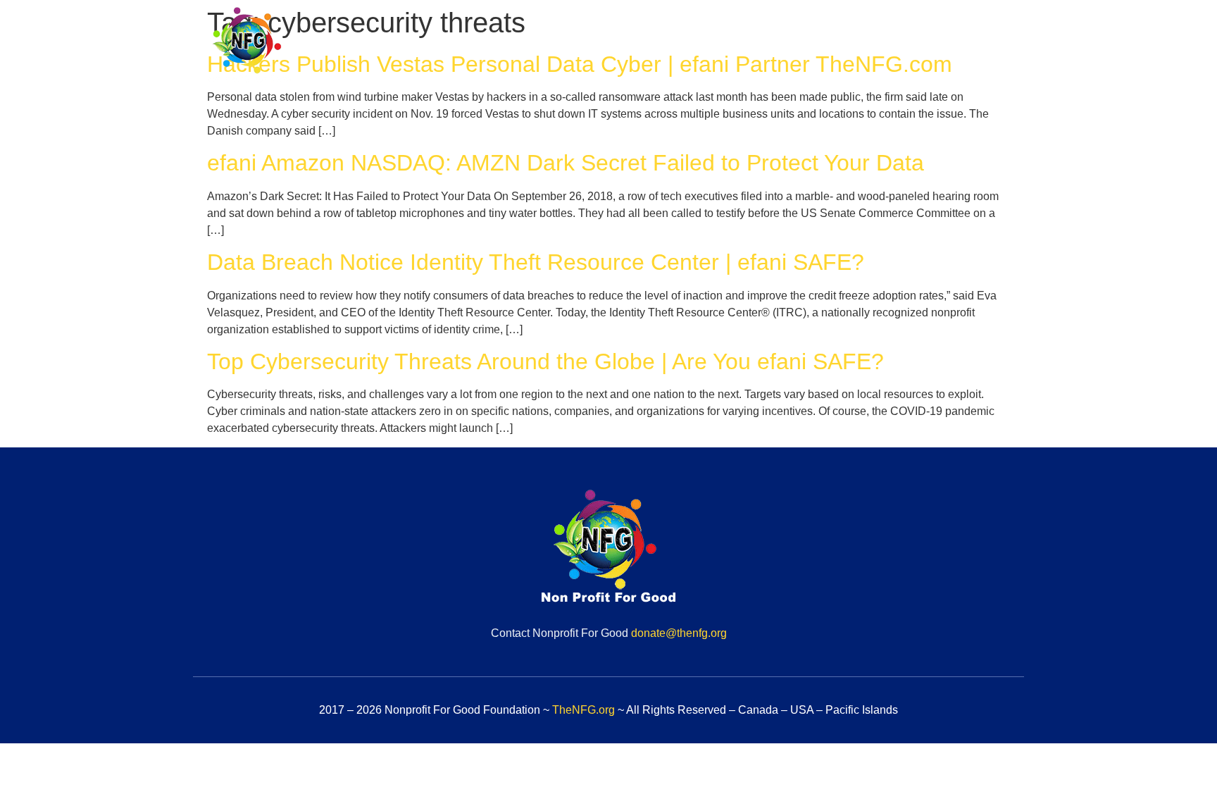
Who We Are (639, 47)
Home (559, 47)
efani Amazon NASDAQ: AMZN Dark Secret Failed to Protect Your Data (565, 162)
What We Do (739, 47)
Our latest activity (961, 47)
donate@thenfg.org (679, 633)
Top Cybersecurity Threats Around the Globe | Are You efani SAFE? (545, 361)
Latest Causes (844, 47)
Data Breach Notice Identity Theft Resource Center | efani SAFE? (535, 262)
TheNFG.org (583, 710)
